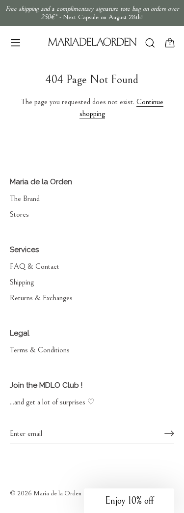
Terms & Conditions (40, 349)
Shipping (22, 282)
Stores (19, 214)
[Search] (149, 44)
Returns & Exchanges (41, 297)
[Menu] (15, 43)
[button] (129, 500)
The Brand (25, 198)
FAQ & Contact (34, 266)
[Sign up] (169, 433)
